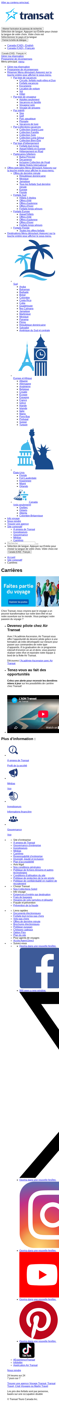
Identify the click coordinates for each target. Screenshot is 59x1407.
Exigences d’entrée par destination (32, 894)
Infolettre (18, 1362)
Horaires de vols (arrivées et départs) (33, 900)
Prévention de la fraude (25, 905)
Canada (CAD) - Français (21, 48)
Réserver (29, 73)
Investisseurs (20, 848)
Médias (17, 851)
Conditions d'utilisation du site (29, 875)
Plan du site (19, 935)
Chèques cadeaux (23, 929)
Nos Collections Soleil (25, 889)
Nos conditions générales (27, 867)
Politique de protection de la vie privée (33, 878)
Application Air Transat (25, 1365)
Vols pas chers (21, 918)
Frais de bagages (22, 897)
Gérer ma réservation (12, 56)
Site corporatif (14, 526)
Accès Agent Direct (23, 940)
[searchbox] (21, 543)
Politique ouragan (22, 927)
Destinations (31, 234)
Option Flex (19, 932)
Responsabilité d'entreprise (28, 856)
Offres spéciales (31, 169)
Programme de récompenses (16, 59)
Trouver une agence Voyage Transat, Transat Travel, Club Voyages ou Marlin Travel (31, 1384)
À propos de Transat (24, 842)
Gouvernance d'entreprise (27, 845)
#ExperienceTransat (24, 1359)
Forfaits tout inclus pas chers (28, 916)
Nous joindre (14, 521)
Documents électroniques (27, 913)
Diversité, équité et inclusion (28, 859)
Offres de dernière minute (26, 921)
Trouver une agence (18, 524)
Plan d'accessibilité (23, 861)
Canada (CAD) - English (20, 45)
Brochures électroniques (26, 924)
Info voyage (13, 518)
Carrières (18, 853)
